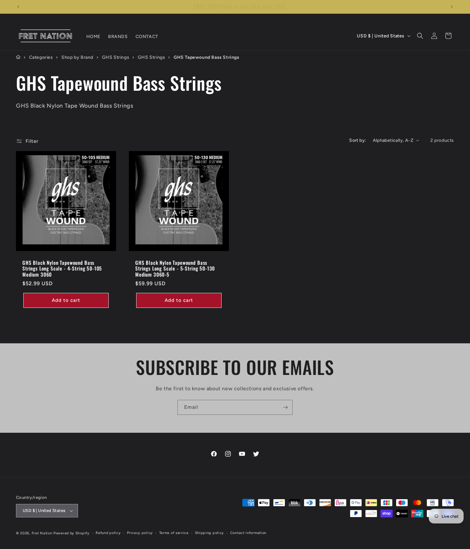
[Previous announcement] (18, 7)
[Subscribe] (285, 407)
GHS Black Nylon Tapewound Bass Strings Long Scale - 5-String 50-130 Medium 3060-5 (175, 268)
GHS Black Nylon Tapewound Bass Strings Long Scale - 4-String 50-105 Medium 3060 (62, 268)
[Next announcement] (452, 7)
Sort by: (357, 140)
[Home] (18, 57)
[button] (420, 36)
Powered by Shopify (71, 533)
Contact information (248, 533)
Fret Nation (42, 533)
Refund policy (108, 533)
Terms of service (174, 533)
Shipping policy (209, 533)
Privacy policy (140, 533)
